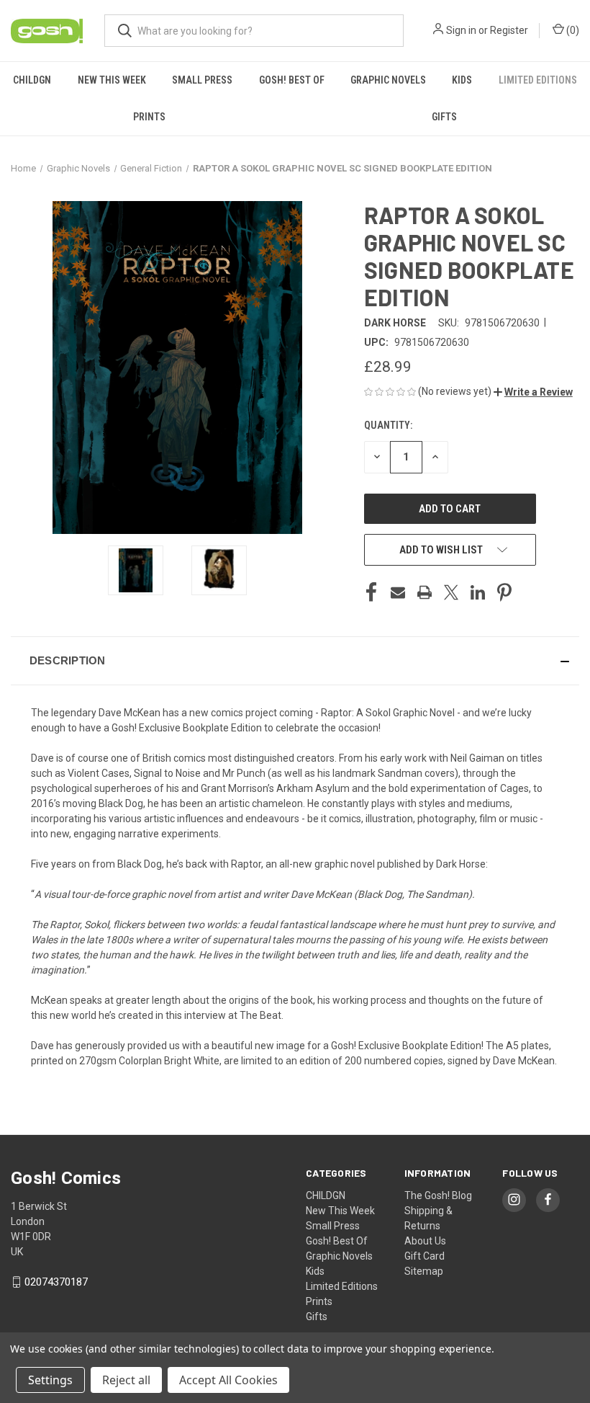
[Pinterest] (504, 592)
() (571, 30)
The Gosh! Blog (438, 1195)
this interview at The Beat (223, 1015)
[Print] (424, 592)
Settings (50, 1380)
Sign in (461, 30)
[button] (533, 392)
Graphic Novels (388, 80)
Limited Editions (538, 80)
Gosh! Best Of (291, 80)
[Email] (398, 592)
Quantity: (388, 425)
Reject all (126, 1380)
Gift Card (424, 1256)
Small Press (202, 80)
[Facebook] (371, 592)
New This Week (112, 80)
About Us (425, 1241)
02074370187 (56, 1281)
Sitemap (423, 1271)
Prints (149, 117)
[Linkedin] (478, 592)
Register (509, 30)
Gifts (444, 117)
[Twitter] (451, 592)
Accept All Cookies (228, 1380)
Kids (462, 80)
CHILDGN (32, 80)
